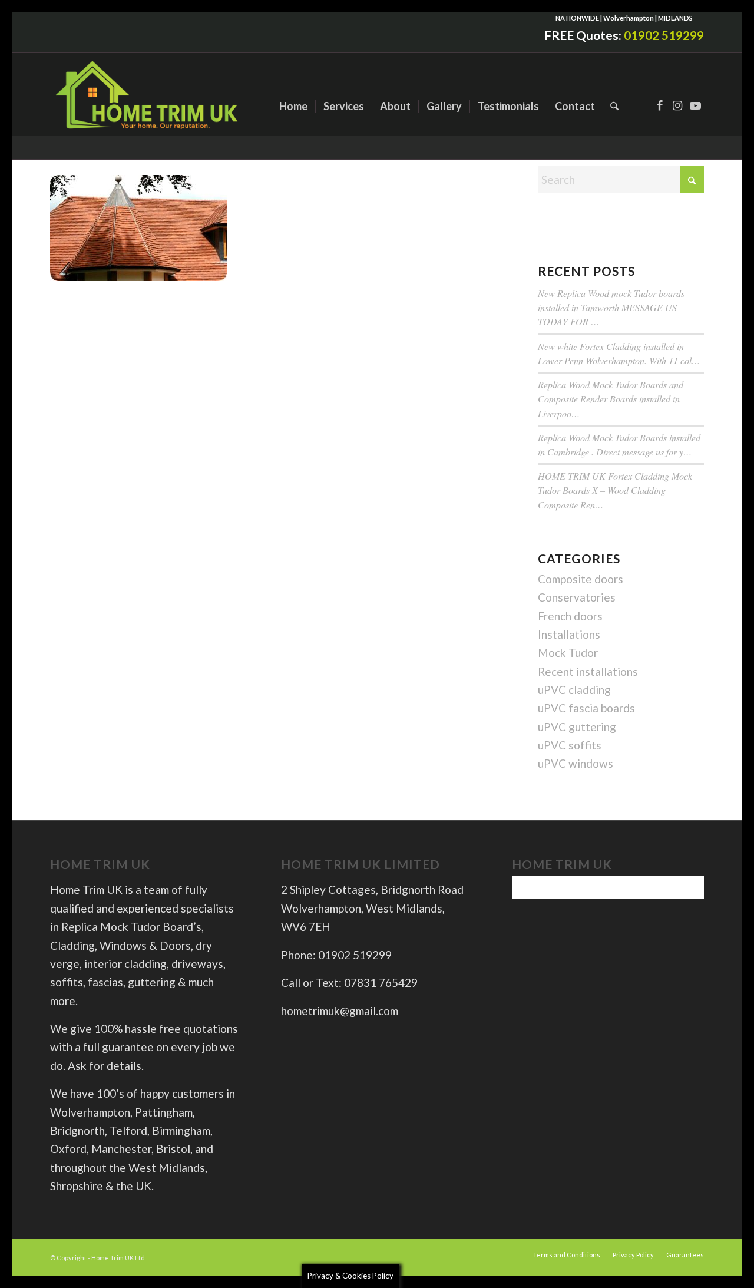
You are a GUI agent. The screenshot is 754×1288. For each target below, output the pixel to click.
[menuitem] (293, 106)
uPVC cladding (574, 689)
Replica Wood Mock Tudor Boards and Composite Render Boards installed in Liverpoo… (610, 398)
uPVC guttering (577, 727)
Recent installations (588, 671)
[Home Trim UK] (148, 106)
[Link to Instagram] (677, 105)
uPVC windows (575, 763)
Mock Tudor (568, 652)
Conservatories (577, 597)
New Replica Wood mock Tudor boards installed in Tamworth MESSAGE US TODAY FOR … (611, 307)
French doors (570, 616)
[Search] (614, 106)
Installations (569, 634)
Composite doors (580, 579)
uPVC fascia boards (586, 708)
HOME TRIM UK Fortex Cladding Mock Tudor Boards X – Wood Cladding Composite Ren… (615, 490)
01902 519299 (664, 35)
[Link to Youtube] (695, 105)
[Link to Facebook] (660, 105)
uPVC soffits (569, 745)
